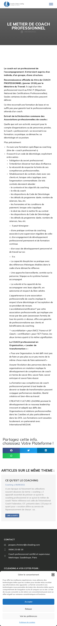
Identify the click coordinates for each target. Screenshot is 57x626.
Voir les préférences (28, 616)
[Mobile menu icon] (51, 4)
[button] (53, 574)
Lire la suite (12, 515)
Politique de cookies (27, 622)
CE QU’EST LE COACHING (21, 480)
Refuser (28, 609)
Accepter (28, 602)
